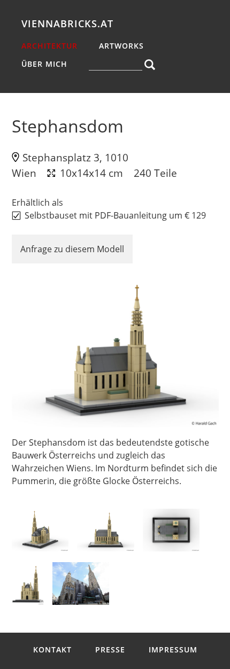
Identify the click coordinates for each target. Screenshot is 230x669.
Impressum (173, 649)
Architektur (49, 46)
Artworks (121, 46)
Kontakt (52, 649)
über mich (44, 64)
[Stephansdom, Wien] (115, 349)
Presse (110, 649)
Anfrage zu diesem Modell (72, 249)
